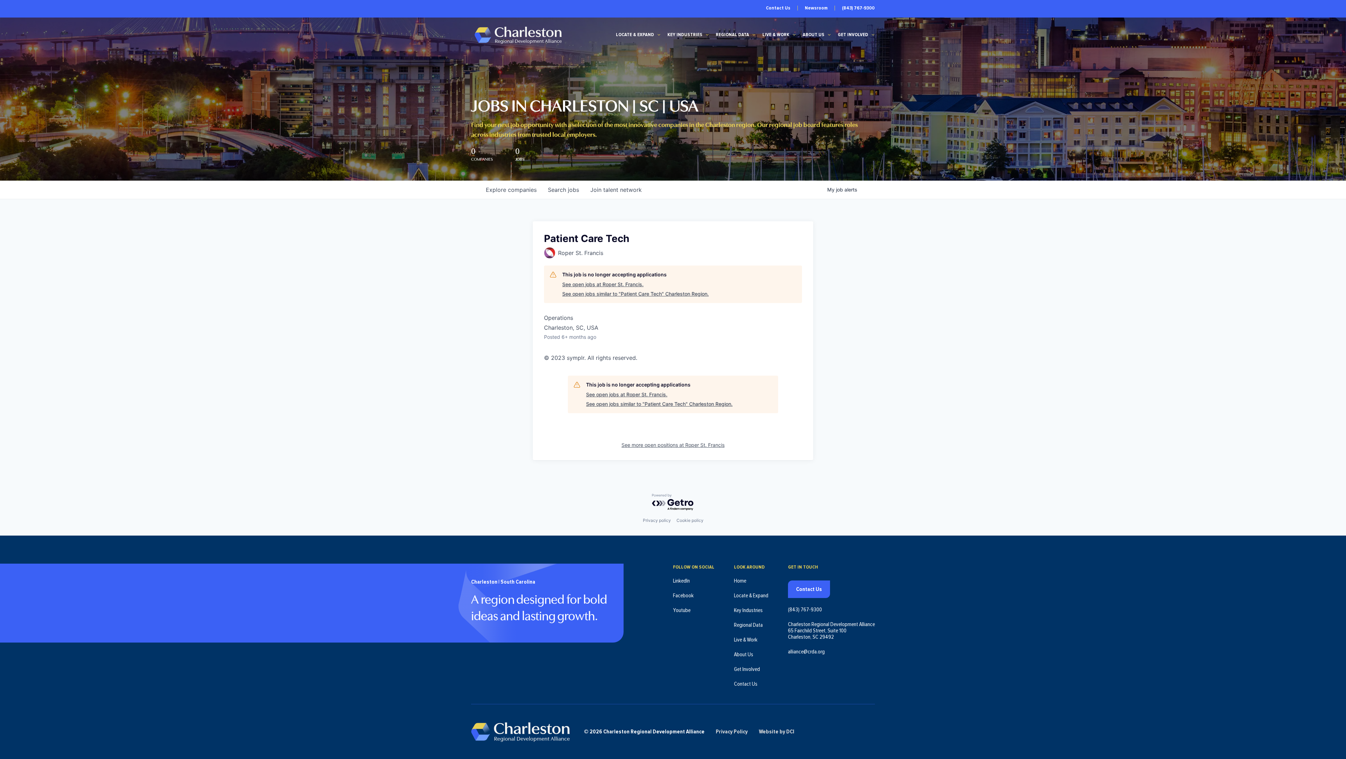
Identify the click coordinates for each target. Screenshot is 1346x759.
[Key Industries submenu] (707, 34)
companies (511, 189)
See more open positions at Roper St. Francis (673, 445)
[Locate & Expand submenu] (659, 34)
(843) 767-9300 (858, 8)
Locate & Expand (635, 34)
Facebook (683, 595)
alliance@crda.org (806, 651)
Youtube (682, 610)
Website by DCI (776, 731)
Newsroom (816, 8)
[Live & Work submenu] (794, 34)
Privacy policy (657, 520)
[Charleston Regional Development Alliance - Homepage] (517, 35)
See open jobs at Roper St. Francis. (603, 284)
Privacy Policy (732, 731)
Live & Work (775, 34)
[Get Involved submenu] (873, 34)
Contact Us (778, 8)
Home (740, 581)
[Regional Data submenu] (754, 34)
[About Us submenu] (829, 34)
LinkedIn (681, 581)
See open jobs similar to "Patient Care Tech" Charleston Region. (635, 294)
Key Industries (684, 34)
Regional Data (732, 34)
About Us (813, 34)
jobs (563, 189)
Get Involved (853, 34)
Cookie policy (690, 520)
